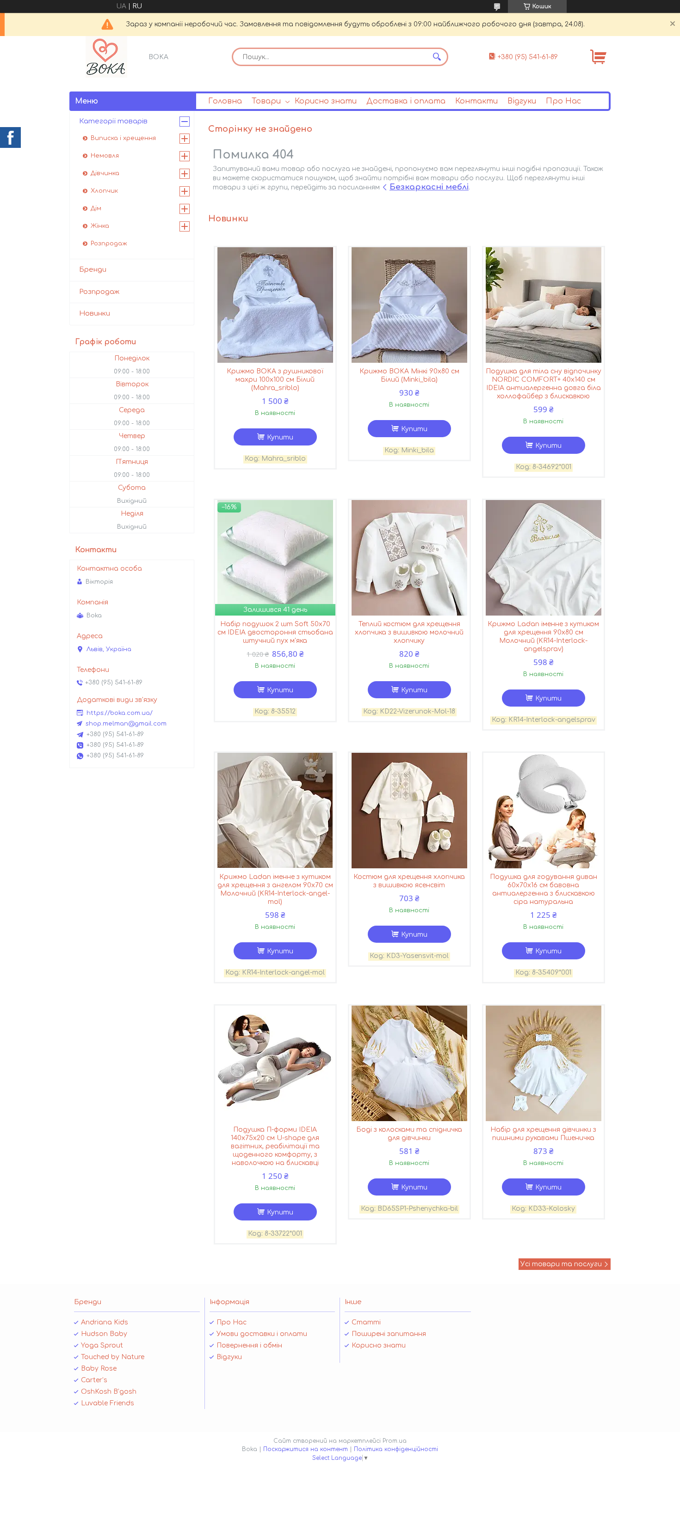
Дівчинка (105, 173)
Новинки (94, 313)
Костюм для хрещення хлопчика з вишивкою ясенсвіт (409, 881)
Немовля (105, 156)
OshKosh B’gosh (108, 1391)
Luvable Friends (107, 1403)
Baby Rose (99, 1368)
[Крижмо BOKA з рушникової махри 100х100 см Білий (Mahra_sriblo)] (275, 305)
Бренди (92, 270)
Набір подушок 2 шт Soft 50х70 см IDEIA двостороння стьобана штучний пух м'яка (275, 632)
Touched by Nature (112, 1357)
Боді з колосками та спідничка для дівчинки (409, 1133)
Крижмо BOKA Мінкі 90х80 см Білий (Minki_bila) (409, 375)
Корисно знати (326, 101)
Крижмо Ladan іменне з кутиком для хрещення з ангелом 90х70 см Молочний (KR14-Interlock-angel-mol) (275, 889)
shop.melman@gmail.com (126, 723)
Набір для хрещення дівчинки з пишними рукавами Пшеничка (543, 1133)
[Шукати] (436, 57)
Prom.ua (395, 1441)
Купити (280, 437)
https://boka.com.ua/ (120, 713)
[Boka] (106, 57)
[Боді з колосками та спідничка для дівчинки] (409, 1063)
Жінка (100, 226)
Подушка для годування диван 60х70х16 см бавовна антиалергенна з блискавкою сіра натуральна (543, 889)
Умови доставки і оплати (261, 1333)
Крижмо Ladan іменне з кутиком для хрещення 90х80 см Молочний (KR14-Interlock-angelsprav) (543, 637)
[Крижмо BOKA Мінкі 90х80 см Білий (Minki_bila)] (409, 305)
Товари (266, 101)
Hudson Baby (104, 1333)
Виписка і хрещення (123, 138)
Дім (96, 208)
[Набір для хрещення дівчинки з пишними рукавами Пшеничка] (543, 1063)
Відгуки (521, 101)
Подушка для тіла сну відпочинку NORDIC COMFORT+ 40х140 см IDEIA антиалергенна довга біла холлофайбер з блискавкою (543, 384)
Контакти (476, 101)
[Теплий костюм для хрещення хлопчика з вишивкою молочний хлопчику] (409, 558)
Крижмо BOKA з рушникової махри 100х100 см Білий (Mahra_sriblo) (275, 379)
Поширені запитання (389, 1333)
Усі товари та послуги (561, 1264)
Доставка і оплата (405, 101)
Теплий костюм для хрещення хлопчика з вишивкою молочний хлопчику (409, 632)
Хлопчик (104, 191)
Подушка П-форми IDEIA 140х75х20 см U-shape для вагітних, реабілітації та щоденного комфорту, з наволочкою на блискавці (275, 1146)
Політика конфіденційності (396, 1449)
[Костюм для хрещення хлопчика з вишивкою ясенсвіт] (409, 810)
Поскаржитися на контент (305, 1449)
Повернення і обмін (249, 1345)
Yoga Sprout (102, 1345)
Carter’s (94, 1380)
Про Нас (563, 101)
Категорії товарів (113, 121)
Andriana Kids (104, 1322)
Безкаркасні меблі (429, 187)
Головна (225, 101)
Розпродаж (109, 243)
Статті (366, 1322)
